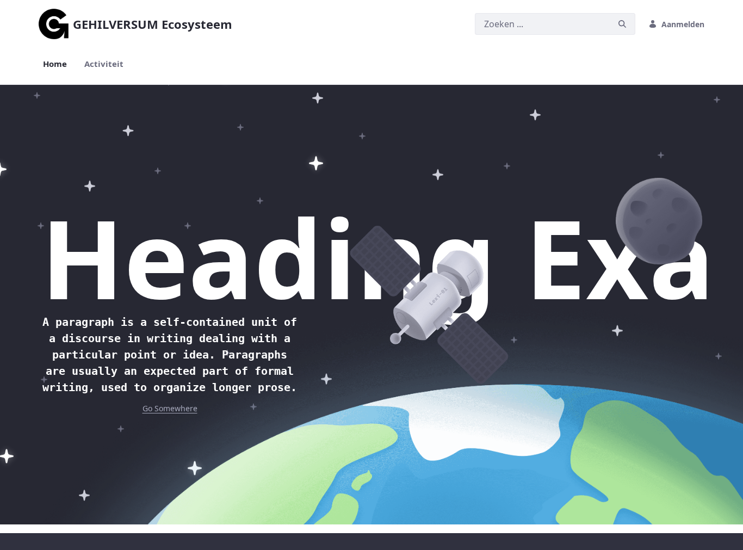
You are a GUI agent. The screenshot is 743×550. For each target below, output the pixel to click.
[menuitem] (55, 64)
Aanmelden (682, 24)
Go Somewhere (170, 408)
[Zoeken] (622, 24)
